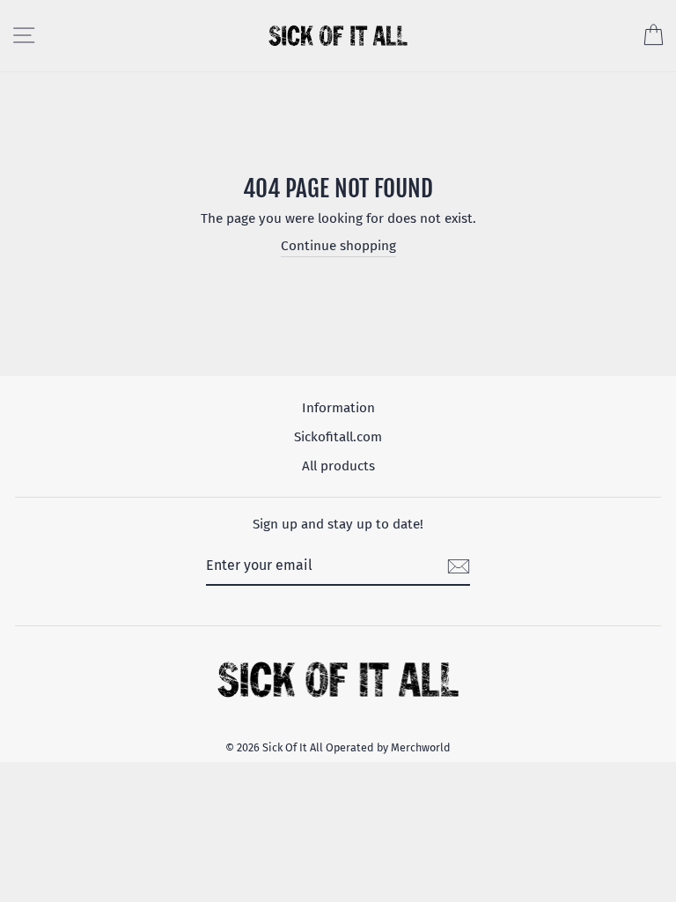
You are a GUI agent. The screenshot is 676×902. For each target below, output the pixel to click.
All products (338, 466)
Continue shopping (338, 246)
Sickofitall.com (338, 437)
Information (338, 408)
